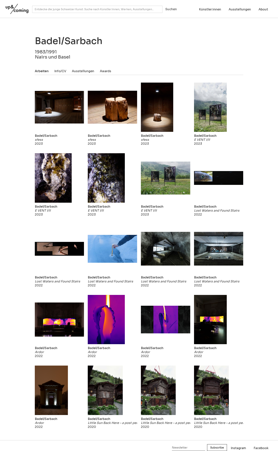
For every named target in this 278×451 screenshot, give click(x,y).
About (263, 9)
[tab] (44, 71)
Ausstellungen (240, 9)
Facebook (261, 448)
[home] (16, 7)
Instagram (238, 448)
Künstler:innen (210, 9)
